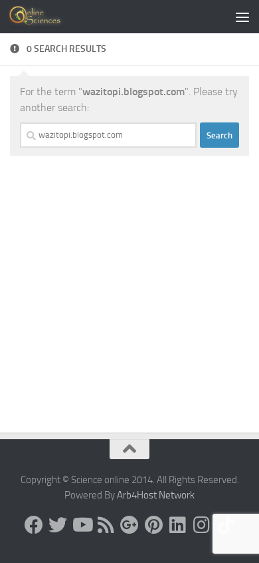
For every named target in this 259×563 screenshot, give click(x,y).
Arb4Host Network (156, 495)
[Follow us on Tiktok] (225, 525)
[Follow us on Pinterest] (153, 525)
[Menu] (242, 16)
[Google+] (129, 525)
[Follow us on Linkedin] (177, 525)
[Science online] (34, 525)
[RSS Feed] (105, 525)
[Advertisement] (129, 136)
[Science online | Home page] (46, 16)
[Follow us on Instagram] (201, 525)
